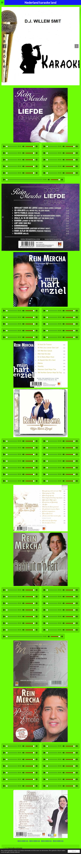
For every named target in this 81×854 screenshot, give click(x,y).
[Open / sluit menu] (2, 2)
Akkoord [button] (74, 851)
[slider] (11, 146)
